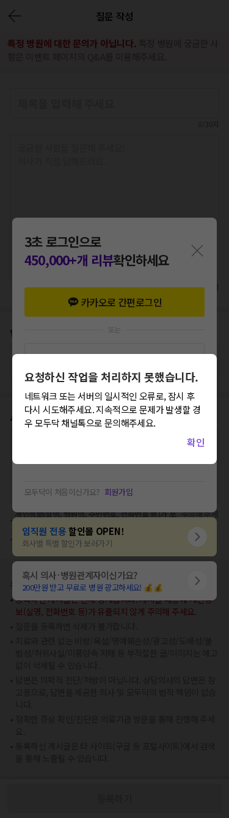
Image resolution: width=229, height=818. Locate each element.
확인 (196, 442)
